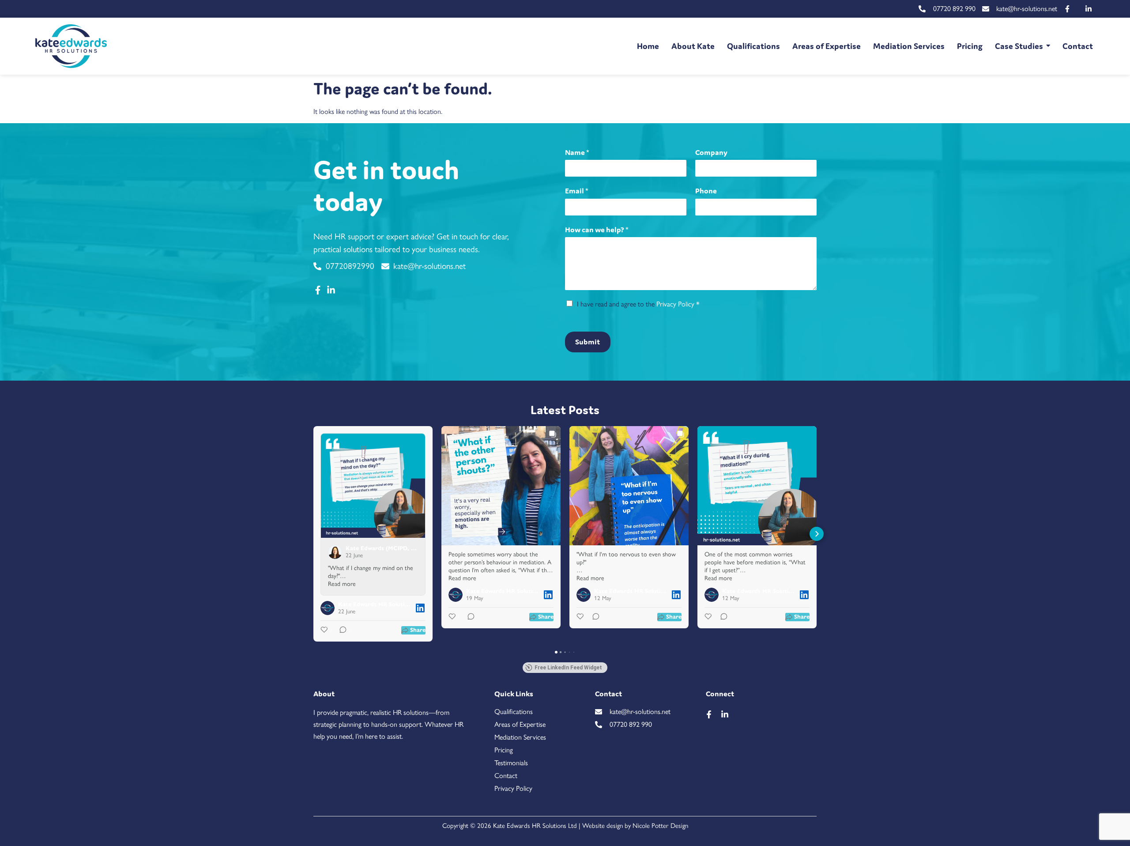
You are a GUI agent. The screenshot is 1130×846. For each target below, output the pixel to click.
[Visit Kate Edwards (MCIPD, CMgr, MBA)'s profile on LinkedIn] (337, 552)
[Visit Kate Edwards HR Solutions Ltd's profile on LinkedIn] (329, 608)
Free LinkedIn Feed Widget (568, 668)
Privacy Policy (675, 304)
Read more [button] (342, 584)
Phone (706, 191)
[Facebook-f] (709, 714)
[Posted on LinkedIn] (420, 608)
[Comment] (468, 617)
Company (711, 152)
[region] (565, 820)
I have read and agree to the (638, 304)
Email (576, 191)
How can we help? (597, 229)
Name (577, 152)
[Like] (580, 617)
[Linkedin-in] (725, 714)
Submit (587, 342)
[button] (313, 534)
